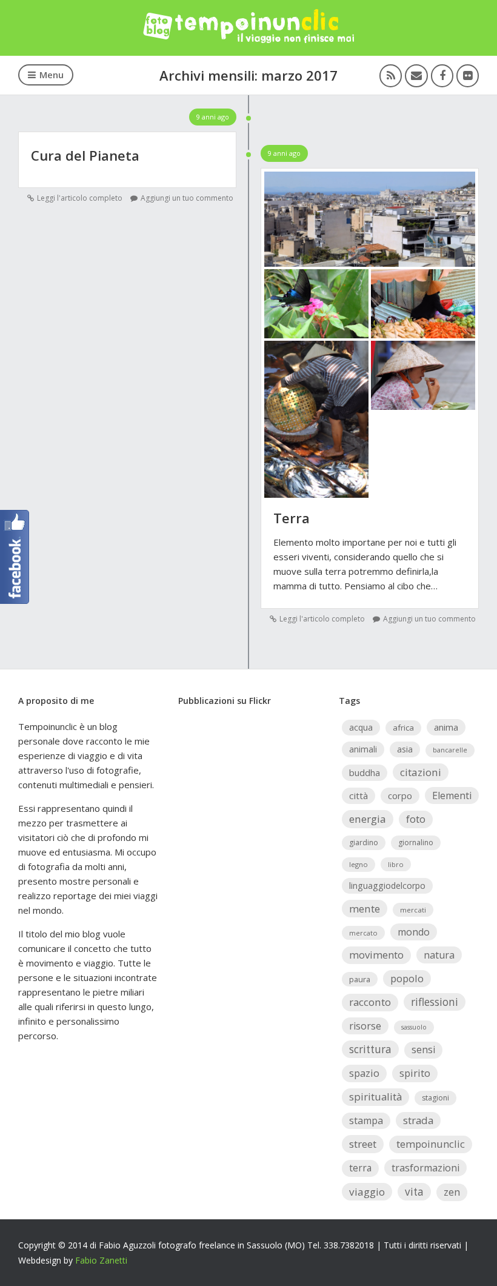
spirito (414, 1073)
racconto (370, 1002)
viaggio (367, 1192)
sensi (423, 1049)
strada (418, 1120)
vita (414, 1192)
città (358, 795)
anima (446, 727)
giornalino (415, 842)
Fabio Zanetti (101, 1260)
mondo (414, 932)
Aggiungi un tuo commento (187, 198)
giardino (363, 842)
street (362, 1144)
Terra (291, 518)
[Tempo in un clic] (248, 39)
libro (396, 864)
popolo (407, 978)
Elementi (452, 795)
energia (367, 819)
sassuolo (414, 1027)
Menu (51, 75)
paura (359, 979)
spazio (364, 1073)
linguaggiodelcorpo (387, 885)
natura (439, 955)
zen (452, 1192)
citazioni (420, 772)
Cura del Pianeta (85, 155)
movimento (376, 955)
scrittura (370, 1049)
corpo (400, 795)
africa (403, 727)
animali (363, 749)
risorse (365, 1026)
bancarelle (450, 749)
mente (364, 909)
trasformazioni (425, 1167)
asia (405, 749)
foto (415, 819)
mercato (363, 932)
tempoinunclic (430, 1144)
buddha (364, 772)
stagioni (435, 1098)
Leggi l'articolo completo (79, 198)
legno (358, 864)
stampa (366, 1120)
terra (360, 1167)
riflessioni (434, 1001)
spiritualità (375, 1096)
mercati (413, 909)
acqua (361, 727)
